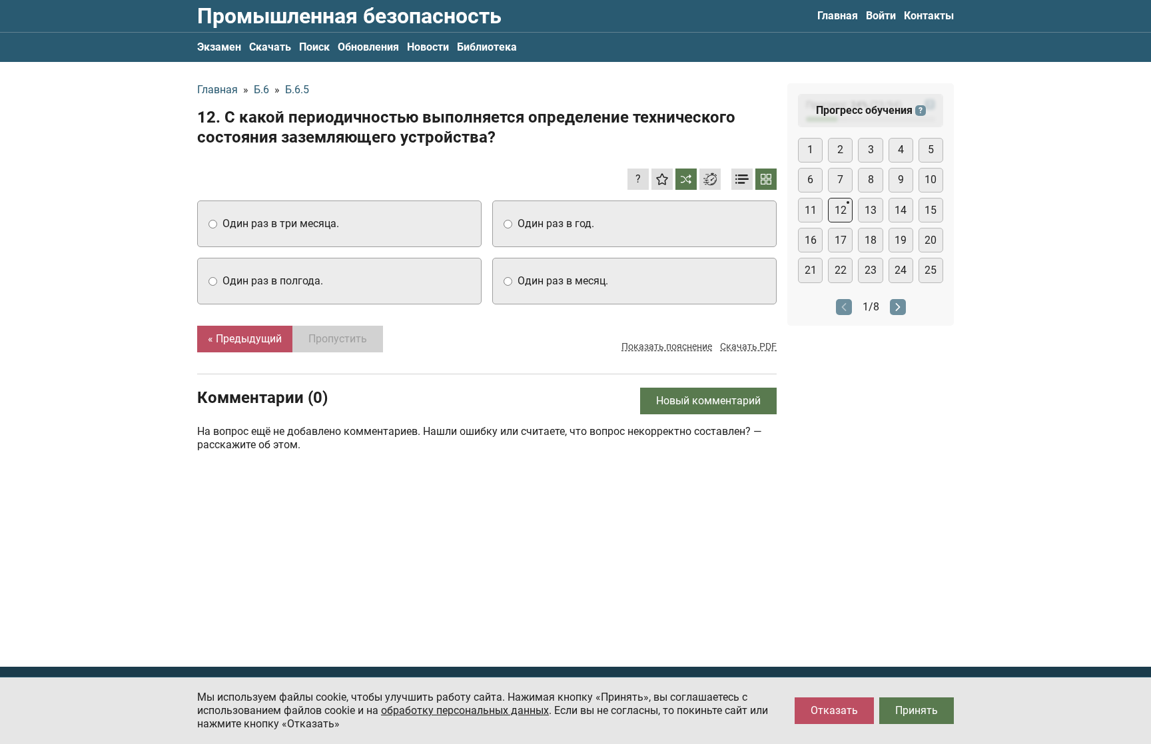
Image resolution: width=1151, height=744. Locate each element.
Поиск (314, 47)
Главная (837, 15)
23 (871, 270)
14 (901, 210)
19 (901, 240)
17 (841, 240)
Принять (916, 710)
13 (871, 210)
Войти (881, 15)
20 (931, 240)
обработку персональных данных (465, 710)
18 (871, 240)
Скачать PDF (748, 346)
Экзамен (219, 47)
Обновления (368, 47)
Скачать (270, 47)
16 (811, 240)
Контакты (929, 15)
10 (931, 179)
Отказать (834, 710)
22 (841, 270)
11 (811, 210)
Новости (428, 47)
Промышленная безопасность (349, 16)
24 (901, 270)
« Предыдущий (245, 338)
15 (931, 210)
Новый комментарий (708, 400)
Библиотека (487, 47)
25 (931, 270)
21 (811, 270)
